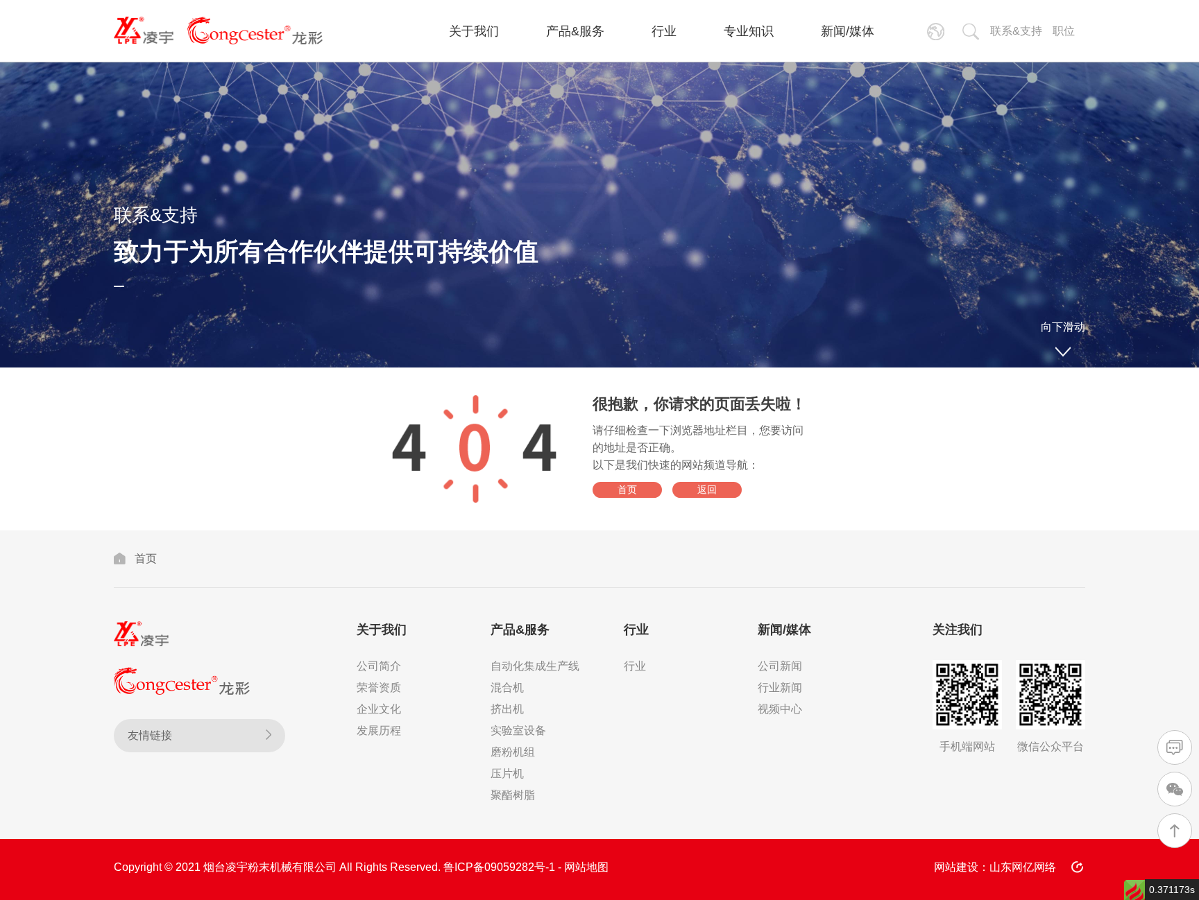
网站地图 (586, 867)
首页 (627, 489)
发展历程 (379, 730)
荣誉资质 (379, 687)
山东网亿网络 (1022, 867)
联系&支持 (1016, 31)
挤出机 (507, 709)
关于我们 (474, 31)
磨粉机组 (513, 752)
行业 (664, 31)
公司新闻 (780, 666)
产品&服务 (575, 31)
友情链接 (150, 735)
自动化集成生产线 (535, 666)
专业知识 (749, 31)
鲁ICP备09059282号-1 (499, 867)
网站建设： (961, 867)
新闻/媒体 (847, 31)
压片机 (507, 773)
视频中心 (780, 709)
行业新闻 (780, 687)
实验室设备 (518, 730)
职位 (1064, 31)
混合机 (507, 687)
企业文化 (379, 709)
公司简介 (379, 666)
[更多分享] (1077, 867)
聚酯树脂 (513, 795)
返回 (707, 489)
